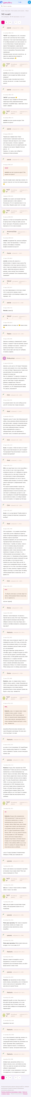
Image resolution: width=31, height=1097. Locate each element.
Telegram (25, 1093)
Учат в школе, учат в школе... (18, 10)
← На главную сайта (19, 2)
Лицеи (27, 10)
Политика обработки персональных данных (11, 1092)
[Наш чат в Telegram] (29, 2)
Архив (2, 10)
